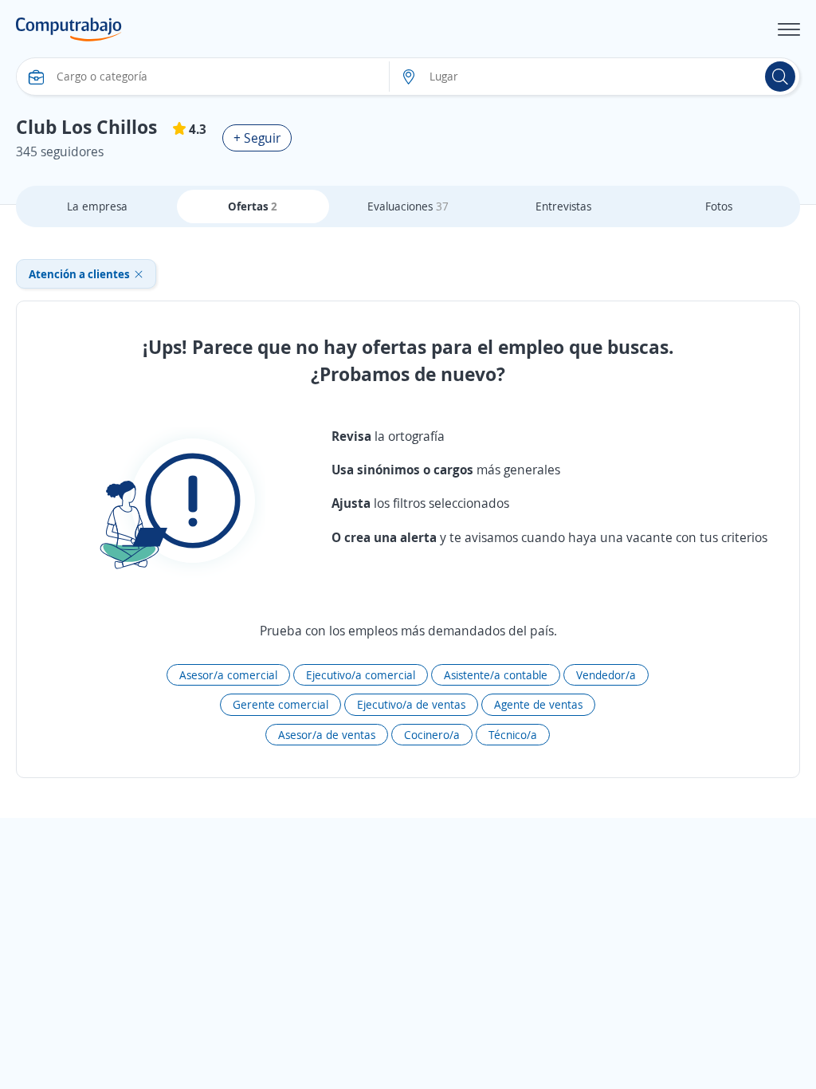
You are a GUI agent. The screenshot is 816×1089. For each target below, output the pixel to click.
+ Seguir (256, 138)
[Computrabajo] (69, 29)
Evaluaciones (408, 206)
